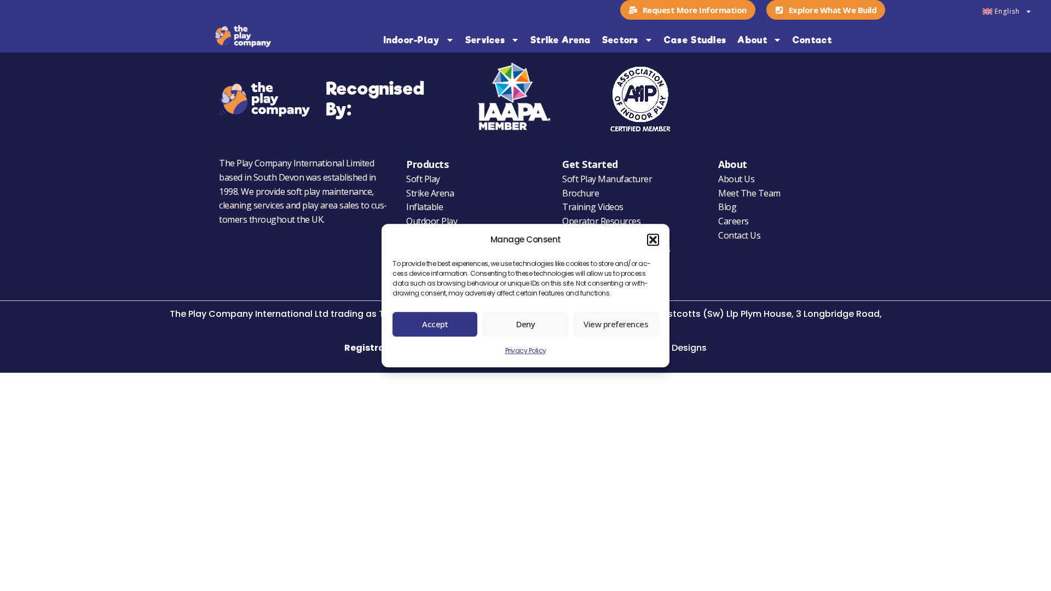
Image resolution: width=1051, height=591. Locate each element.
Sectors (620, 39)
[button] (653, 240)
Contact (812, 39)
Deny (525, 324)
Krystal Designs (673, 347)
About (752, 39)
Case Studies (695, 39)
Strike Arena (560, 39)
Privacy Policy (525, 350)
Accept (435, 324)
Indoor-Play (412, 39)
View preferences (616, 324)
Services (485, 39)
